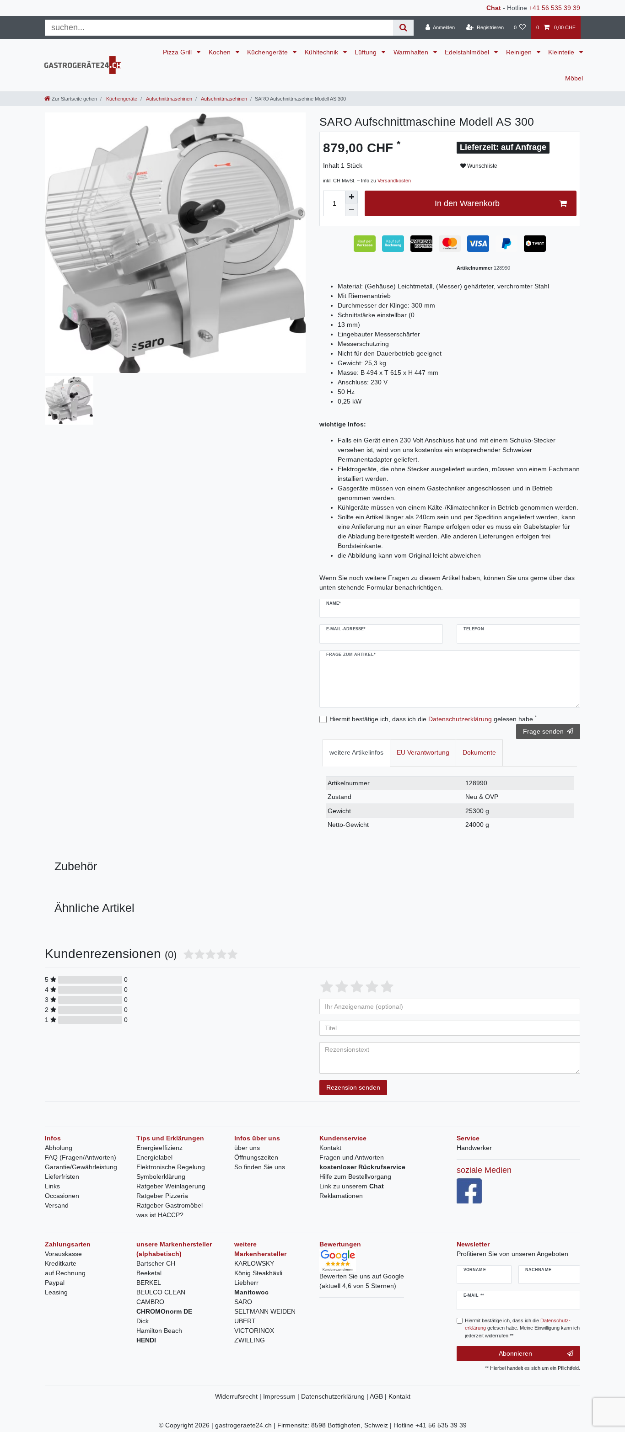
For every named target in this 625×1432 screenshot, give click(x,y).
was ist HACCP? (159, 1215)
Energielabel (154, 1157)
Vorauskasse (63, 1253)
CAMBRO (150, 1301)
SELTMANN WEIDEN (265, 1311)
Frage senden (543, 731)
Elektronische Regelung (170, 1167)
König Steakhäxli (258, 1273)
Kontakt (330, 1147)
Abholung (58, 1147)
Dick (142, 1321)
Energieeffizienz (159, 1147)
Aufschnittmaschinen (168, 98)
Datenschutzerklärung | (335, 1396)
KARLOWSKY (254, 1263)
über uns (247, 1147)
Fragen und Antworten (351, 1157)
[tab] (356, 752)
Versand (57, 1205)
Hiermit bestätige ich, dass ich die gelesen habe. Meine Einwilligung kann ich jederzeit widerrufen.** (522, 1328)
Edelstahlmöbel (468, 52)
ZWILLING (249, 1340)
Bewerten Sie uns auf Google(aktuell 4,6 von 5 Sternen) (361, 1280)
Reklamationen (341, 1195)
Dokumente (479, 752)
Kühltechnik (322, 52)
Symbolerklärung (160, 1176)
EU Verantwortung (423, 752)
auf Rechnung (65, 1273)
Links (52, 1186)
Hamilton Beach (159, 1330)
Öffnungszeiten (256, 1157)
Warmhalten (411, 52)
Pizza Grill (178, 52)
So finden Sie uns (259, 1167)
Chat (493, 7)
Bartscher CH (155, 1263)
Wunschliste (481, 166)
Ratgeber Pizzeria (162, 1195)
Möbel (574, 78)
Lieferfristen (62, 1176)
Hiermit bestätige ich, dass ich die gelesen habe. (433, 718)
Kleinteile (562, 52)
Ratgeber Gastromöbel (169, 1205)
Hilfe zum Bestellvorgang (355, 1176)
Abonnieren (515, 1353)
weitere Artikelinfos (356, 752)
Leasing (56, 1292)
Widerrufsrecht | (239, 1396)
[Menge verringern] (351, 209)
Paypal (55, 1282)
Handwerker (474, 1147)
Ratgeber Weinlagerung (170, 1186)
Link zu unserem (351, 1186)
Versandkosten (394, 180)
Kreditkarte (60, 1263)
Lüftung (366, 52)
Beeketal (149, 1273)
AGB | (379, 1396)
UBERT (245, 1321)
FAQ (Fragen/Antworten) (80, 1157)
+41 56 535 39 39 (554, 7)
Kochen (220, 52)
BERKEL (148, 1282)
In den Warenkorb (467, 203)
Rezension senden (353, 1087)
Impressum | (282, 1396)
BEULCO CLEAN (160, 1292)
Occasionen (62, 1195)
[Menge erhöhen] (351, 197)
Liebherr (246, 1282)
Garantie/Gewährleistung (81, 1167)
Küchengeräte (268, 52)
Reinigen (519, 52)
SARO (243, 1301)
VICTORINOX (254, 1330)
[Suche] (403, 28)
